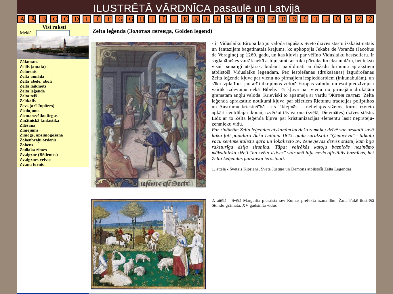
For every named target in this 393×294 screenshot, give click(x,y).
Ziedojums (29, 110)
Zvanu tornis (32, 164)
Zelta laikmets (33, 86)
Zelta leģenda (32, 91)
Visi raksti (54, 27)
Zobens (26, 145)
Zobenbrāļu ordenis (38, 140)
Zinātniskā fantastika (39, 120)
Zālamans (29, 61)
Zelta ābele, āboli (36, 81)
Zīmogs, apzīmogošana (41, 135)
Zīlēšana (27, 125)
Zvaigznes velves (35, 159)
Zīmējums (29, 130)
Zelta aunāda (32, 76)
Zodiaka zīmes (33, 149)
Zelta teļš (28, 96)
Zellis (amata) (33, 66)
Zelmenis (28, 71)
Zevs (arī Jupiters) (37, 105)
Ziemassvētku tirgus (39, 115)
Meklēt (26, 32)
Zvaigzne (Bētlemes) (39, 154)
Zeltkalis (28, 100)
